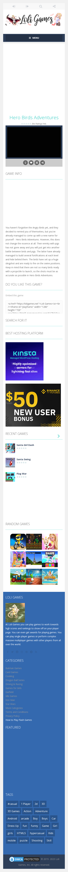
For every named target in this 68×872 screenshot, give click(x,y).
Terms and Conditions (17, 711)
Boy (35, 818)
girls (10, 833)
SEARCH (41, 6)
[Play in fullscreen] (36, 162)
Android (12, 818)
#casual (12, 804)
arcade (25, 818)
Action (27, 811)
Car (54, 818)
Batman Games (14, 668)
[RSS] (36, 651)
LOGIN (14, 6)
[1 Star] (22, 124)
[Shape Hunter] (50, 558)
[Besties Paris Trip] (18, 558)
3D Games (14, 811)
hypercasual (37, 833)
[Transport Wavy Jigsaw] (18, 576)
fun (25, 826)
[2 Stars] (24, 124)
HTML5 (21, 833)
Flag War (22, 473)
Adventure (41, 811)
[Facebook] (8, 651)
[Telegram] (31, 651)
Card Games (12, 672)
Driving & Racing (14, 684)
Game (45, 826)
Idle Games (11, 696)
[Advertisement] (34, 77)
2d (36, 804)
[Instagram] (22, 651)
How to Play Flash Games (19, 719)
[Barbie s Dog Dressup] (50, 541)
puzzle (24, 840)
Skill (49, 840)
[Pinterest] (27, 651)
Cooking (10, 676)
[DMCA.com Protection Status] (24, 858)
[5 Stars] (30, 124)
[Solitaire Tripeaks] (50, 576)
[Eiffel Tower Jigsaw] (34, 558)
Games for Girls (14, 688)
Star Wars (10, 703)
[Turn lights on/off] (25, 162)
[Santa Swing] (10, 462)
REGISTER (27, 6)
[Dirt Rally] (18, 541)
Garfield (9, 692)
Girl (55, 826)
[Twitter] (12, 651)
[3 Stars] (26, 124)
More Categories (14, 707)
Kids (50, 833)
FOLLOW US (54, 6)
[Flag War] (10, 476)
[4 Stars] (28, 124)
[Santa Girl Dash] (10, 447)
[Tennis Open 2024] (34, 576)
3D (43, 804)
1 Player (26, 804)
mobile (12, 840)
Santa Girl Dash (25, 445)
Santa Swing (24, 459)
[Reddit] (17, 651)
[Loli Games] (34, 18)
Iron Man (10, 700)
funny (34, 826)
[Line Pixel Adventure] (34, 541)
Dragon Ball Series (15, 680)
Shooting (37, 840)
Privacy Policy (12, 715)
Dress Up (13, 826)
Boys (45, 818)
